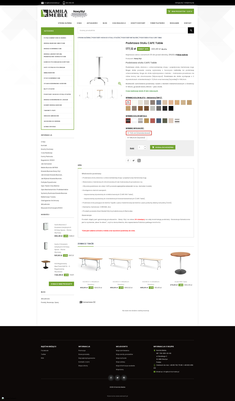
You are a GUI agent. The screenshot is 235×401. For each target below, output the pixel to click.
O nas (43, 142)
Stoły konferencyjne (52, 78)
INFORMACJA (46, 135)
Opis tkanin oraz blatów (50, 186)
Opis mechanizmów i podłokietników (54, 190)
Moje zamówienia (122, 350)
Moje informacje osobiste (125, 366)
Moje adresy (120, 362)
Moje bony (120, 369)
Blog (105, 23)
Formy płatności (157, 23)
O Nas (79, 23)
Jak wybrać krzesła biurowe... (52, 178)
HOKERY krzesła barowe (53, 105)
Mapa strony (83, 366)
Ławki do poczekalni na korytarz (57, 62)
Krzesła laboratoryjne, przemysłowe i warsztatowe (55, 55)
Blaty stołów (49, 89)
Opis (80, 165)
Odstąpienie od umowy (50, 201)
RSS (42, 358)
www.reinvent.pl (122, 396)
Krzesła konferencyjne (52, 49)
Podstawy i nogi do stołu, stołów (57, 94)
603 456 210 (68, 3)
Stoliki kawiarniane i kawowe (55, 83)
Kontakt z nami (84, 362)
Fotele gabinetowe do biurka (55, 38)
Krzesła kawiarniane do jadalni (56, 100)
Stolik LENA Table (181, 282)
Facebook (44, 350)
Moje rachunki (121, 358)
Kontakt (187, 23)
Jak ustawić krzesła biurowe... (52, 175)
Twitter (43, 354)
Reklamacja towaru (48, 197)
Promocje (81, 350)
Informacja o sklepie (163, 346)
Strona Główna (65, 23)
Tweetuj (133, 160)
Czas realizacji (119, 23)
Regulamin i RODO (48, 160)
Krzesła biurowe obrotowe (54, 43)
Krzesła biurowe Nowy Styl (50, 171)
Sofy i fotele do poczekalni (54, 67)
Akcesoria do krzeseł (52, 121)
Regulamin (174, 23)
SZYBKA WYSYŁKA (50, 127)
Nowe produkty (83, 354)
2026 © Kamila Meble (117, 387)
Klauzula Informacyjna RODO (52, 208)
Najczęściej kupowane (86, 358)
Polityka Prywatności (48, 182)
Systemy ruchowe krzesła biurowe (54, 193)
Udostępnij (128, 160)
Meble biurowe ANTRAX (49, 167)
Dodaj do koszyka (162, 147)
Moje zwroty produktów (124, 354)
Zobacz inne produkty (61, 284)
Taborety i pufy (50, 110)
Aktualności (92, 23)
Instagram (139, 160)
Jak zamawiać (46, 164)
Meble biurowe (49, 73)
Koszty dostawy (138, 23)
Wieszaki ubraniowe (51, 116)
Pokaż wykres (182, 55)
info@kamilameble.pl (50, 3)
